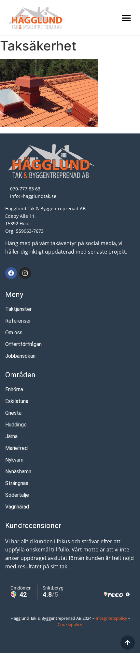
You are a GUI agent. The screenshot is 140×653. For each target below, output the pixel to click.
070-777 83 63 (25, 189)
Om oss (13, 332)
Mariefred (16, 448)
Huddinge (16, 425)
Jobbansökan (20, 356)
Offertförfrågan (23, 344)
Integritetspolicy (111, 618)
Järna (11, 436)
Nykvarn (14, 460)
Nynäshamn (18, 471)
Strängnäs (16, 483)
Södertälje (17, 495)
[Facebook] (11, 273)
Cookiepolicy (70, 624)
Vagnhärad (17, 507)
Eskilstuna (16, 401)
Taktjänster (18, 309)
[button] (126, 17)
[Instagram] (25, 273)
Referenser (18, 321)
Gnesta (13, 413)
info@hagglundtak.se (33, 196)
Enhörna (14, 389)
